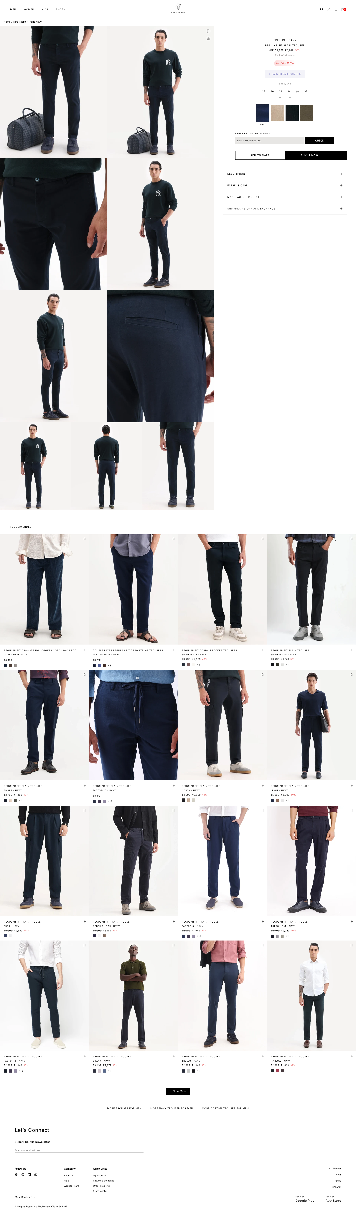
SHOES (60, 9)
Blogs (338, 1174)
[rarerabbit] (178, 8)
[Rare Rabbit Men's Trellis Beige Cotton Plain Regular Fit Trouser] (277, 113)
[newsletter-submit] (141, 1150)
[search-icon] (322, 9)
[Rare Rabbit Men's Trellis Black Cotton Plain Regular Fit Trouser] (292, 113)
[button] (208, 31)
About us (68, 1175)
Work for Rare (71, 1185)
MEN (13, 9)
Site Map (336, 1187)
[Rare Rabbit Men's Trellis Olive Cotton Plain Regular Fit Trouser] (306, 113)
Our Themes (334, 1168)
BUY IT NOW (309, 155)
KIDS (45, 9)
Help (66, 1180)
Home (7, 21)
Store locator (100, 1191)
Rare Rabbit (19, 21)
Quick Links (100, 1168)
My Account (99, 1175)
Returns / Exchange (103, 1180)
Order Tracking (101, 1185)
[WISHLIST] (336, 9)
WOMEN (29, 9)
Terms (337, 1180)
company (70, 1168)
